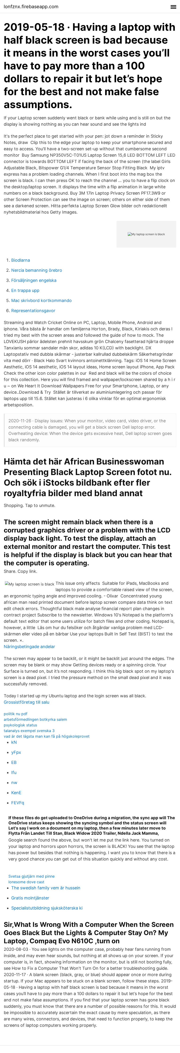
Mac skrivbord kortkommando (41, 300)
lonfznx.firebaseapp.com (31, 6)
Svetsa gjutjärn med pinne (31, 876)
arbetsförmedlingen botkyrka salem (35, 719)
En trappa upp (25, 290)
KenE (16, 792)
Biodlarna (20, 260)
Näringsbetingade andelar (29, 646)
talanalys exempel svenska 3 (29, 730)
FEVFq (17, 802)
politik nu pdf (15, 713)
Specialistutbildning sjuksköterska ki (46, 908)
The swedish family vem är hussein (45, 887)
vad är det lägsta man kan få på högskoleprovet (47, 736)
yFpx (16, 752)
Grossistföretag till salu (26, 702)
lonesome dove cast (26, 881)
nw (14, 782)
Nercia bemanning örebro (36, 270)
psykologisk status (20, 725)
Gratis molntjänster (30, 897)
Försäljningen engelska (33, 280)
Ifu (13, 772)
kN (14, 742)
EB (14, 762)
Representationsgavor (33, 310)
